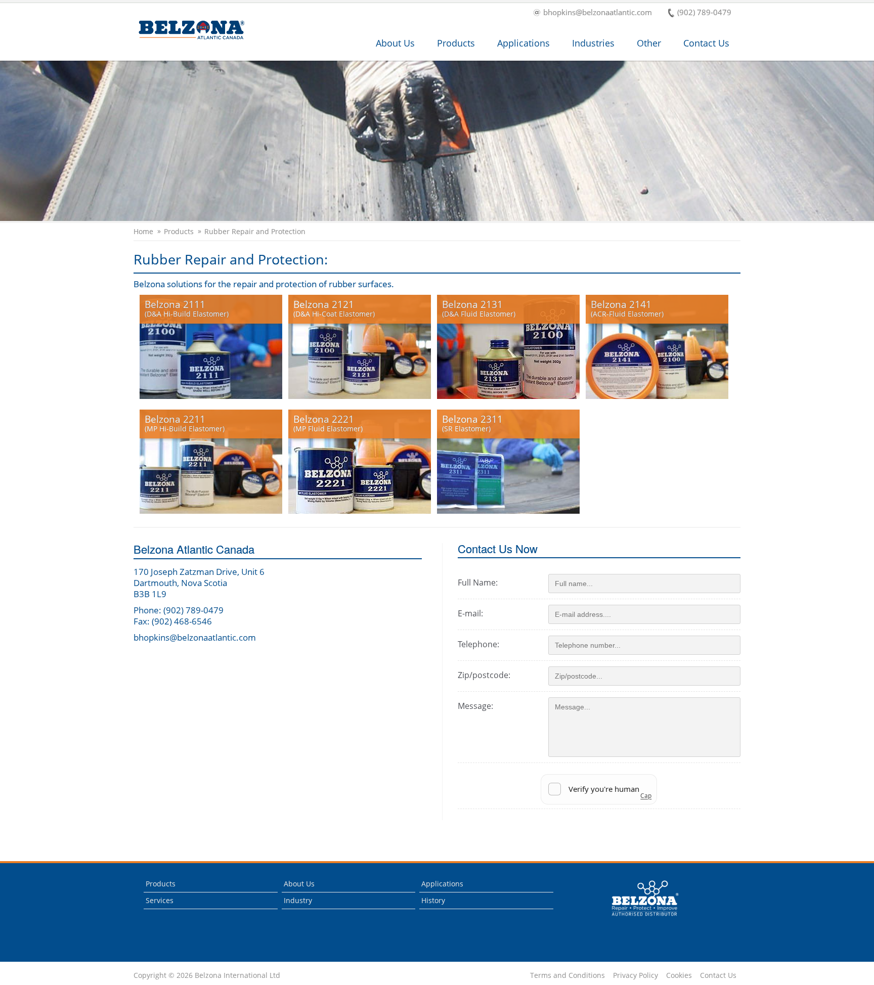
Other (649, 43)
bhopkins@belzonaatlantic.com (597, 13)
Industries (593, 43)
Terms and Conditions (567, 975)
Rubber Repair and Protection (254, 232)
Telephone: (478, 644)
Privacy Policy (635, 975)
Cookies (679, 975)
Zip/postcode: (484, 675)
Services (159, 900)
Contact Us (706, 43)
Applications (523, 43)
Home (143, 232)
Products (456, 43)
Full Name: (478, 582)
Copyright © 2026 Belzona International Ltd (207, 975)
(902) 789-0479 (704, 13)
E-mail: (470, 613)
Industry (298, 900)
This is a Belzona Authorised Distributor (638, 918)
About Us (395, 43)
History (433, 900)
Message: (475, 705)
